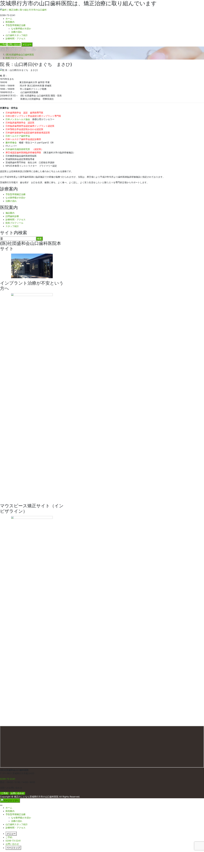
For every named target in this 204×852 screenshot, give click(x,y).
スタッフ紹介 (12, 226)
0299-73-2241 (7, 778)
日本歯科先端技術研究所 (18, 149)
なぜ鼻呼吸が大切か (21, 28)
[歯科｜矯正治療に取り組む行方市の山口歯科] (23, 9)
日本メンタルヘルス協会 (18, 119)
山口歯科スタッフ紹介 (17, 35)
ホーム (9, 18)
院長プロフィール (14, 222)
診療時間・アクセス (16, 38)
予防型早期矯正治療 (16, 25)
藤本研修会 (11, 142)
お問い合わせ (17, 793)
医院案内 (10, 21)
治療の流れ (16, 31)
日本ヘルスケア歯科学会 (18, 135)
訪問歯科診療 (12, 216)
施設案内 (10, 212)
